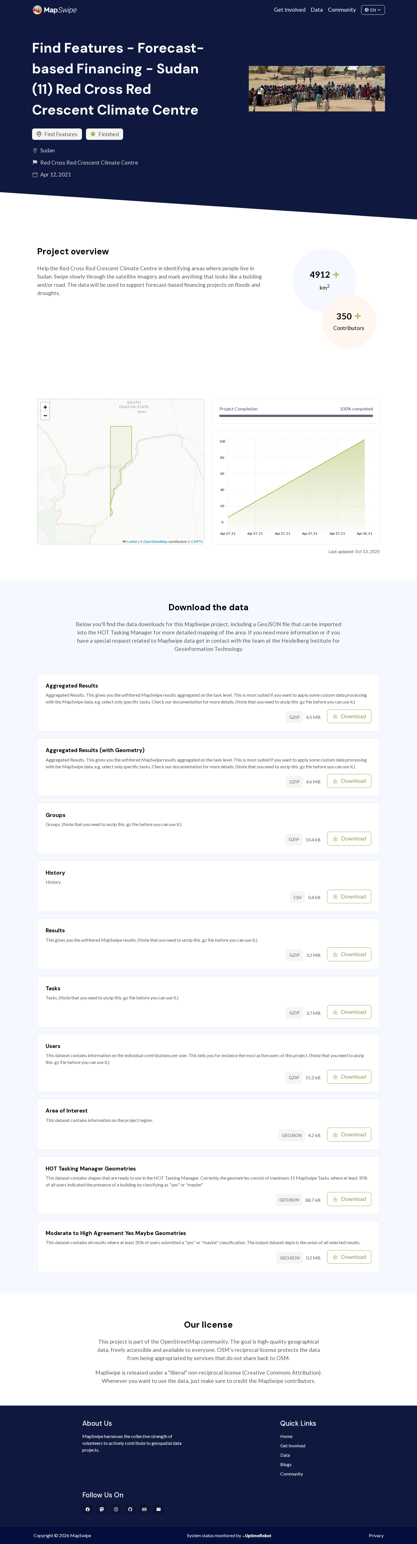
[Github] (130, 1509)
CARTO (197, 541)
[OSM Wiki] (144, 1509)
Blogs (286, 1464)
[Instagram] (116, 1509)
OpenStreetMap (155, 541)
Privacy (376, 1535)
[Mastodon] (102, 1509)
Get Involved (290, 9)
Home (286, 1436)
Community (342, 9)
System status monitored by (214, 1535)
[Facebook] (87, 1509)
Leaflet (131, 541)
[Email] (158, 1509)
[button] (45, 406)
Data (317, 9)
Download (353, 716)
